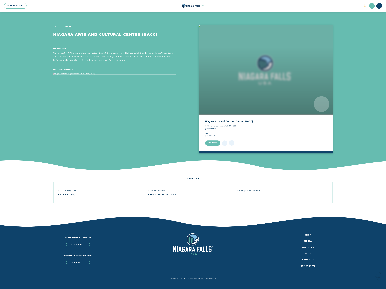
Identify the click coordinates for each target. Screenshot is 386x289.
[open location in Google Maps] (114, 74)
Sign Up (76, 262)
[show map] (231, 143)
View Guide (76, 244)
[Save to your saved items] (224, 143)
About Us (308, 260)
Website (212, 143)
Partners (308, 247)
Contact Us (308, 266)
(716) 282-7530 (210, 129)
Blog (308, 254)
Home (57, 27)
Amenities (193, 179)
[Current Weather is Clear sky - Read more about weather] (365, 6)
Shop (308, 235)
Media (308, 241)
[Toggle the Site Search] (372, 6)
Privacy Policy (173, 278)
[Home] (193, 6)
